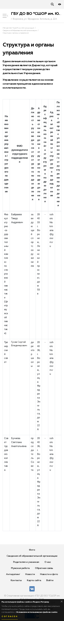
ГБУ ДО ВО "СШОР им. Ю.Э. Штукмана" (18, 28)
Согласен (10, 617)
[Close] (62, 601)
